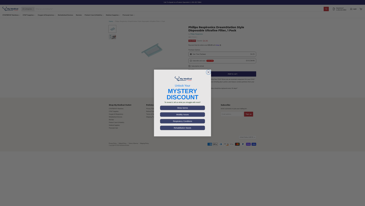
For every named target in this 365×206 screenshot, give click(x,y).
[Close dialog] (208, 72)
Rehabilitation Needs (182, 128)
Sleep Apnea (182, 108)
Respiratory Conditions (182, 121)
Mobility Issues (182, 114)
